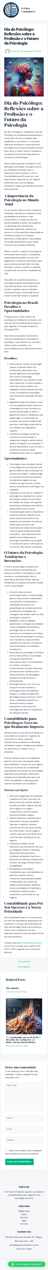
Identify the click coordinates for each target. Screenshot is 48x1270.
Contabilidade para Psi (31, 943)
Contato (24, 1224)
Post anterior (24, 962)
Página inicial (24, 1211)
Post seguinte (24, 967)
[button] (26, 1264)
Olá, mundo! (12, 988)
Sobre (24, 1214)
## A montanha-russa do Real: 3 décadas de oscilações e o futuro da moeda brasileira (23, 1040)
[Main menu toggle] (42, 10)
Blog (25, 992)
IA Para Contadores (28, 9)
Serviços (24, 1217)
